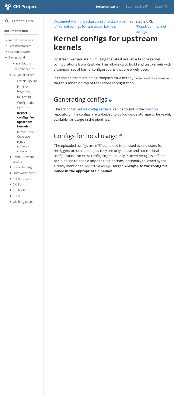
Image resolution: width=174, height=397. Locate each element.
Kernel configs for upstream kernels (87, 26)
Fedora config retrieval (94, 109)
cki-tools (151, 109)
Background (93, 21)
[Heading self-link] (109, 99)
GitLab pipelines (120, 21)
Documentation (66, 21)
